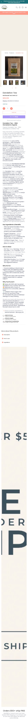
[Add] (11, 108)
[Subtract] (4, 108)
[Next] (15, 88)
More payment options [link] (14, 120)
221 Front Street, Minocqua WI (16, 2)
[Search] (16, 7)
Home (6, 53)
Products (11, 53)
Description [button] (6, 334)
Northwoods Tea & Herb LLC (10, 95)
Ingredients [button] (6, 342)
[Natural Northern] (4, 7)
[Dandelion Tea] (5, 82)
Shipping (5, 101)
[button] (19, 7)
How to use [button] (6, 338)
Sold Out (14, 112)
